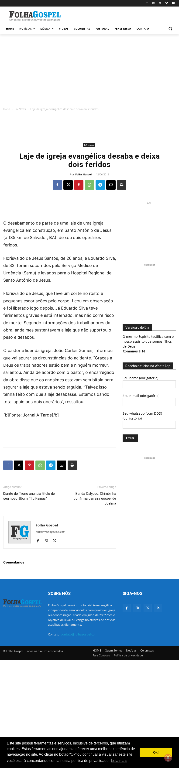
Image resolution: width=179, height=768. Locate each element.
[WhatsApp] (89, 185)
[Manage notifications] (168, 757)
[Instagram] (153, 3)
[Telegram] (100, 185)
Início (6, 109)
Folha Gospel (83, 174)
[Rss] (158, 608)
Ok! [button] (156, 752)
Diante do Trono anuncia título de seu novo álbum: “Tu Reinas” (29, 496)
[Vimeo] (166, 3)
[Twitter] (148, 608)
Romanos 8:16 (134, 351)
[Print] (121, 185)
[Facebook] (147, 3)
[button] (170, 28)
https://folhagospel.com (50, 531)
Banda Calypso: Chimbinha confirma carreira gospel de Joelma (95, 498)
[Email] (111, 185)
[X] (160, 3)
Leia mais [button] (119, 761)
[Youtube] (173, 3)
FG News (20, 109)
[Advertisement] (121, 16)
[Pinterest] (78, 185)
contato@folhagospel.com (79, 634)
